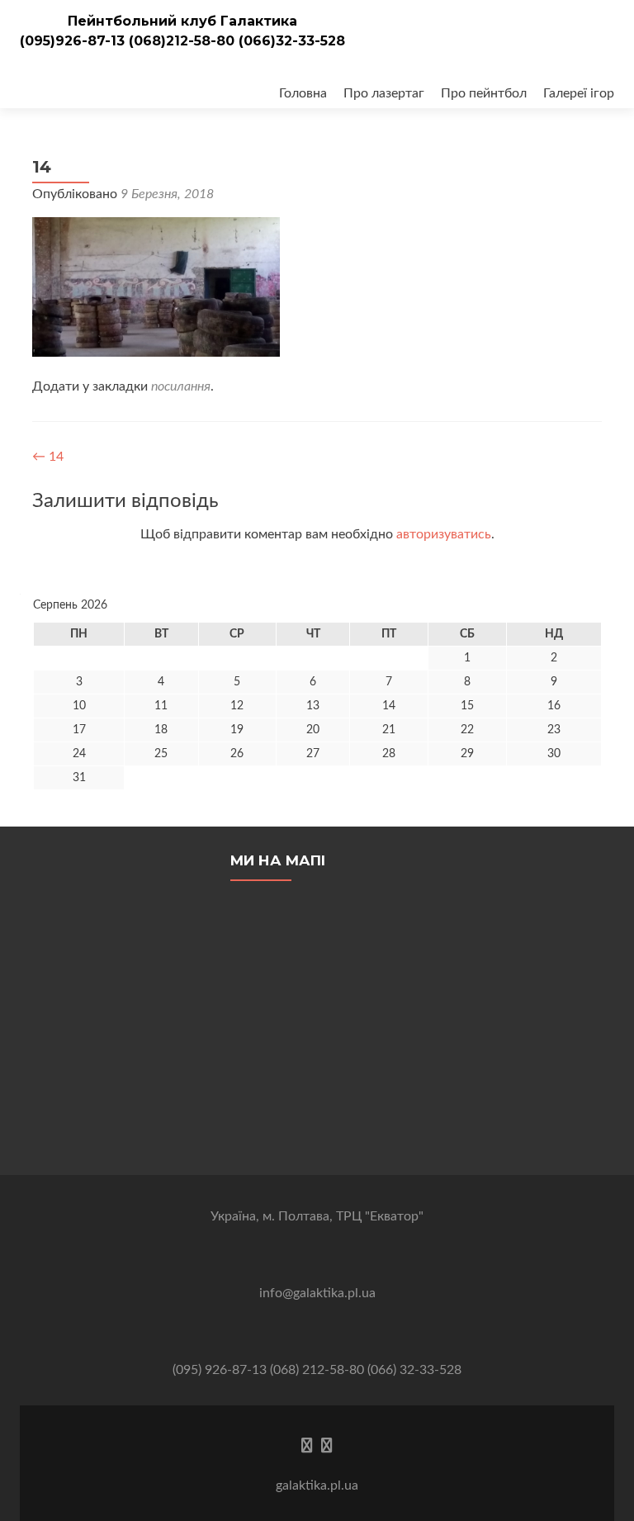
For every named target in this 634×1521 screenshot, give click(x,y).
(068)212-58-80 (184, 41)
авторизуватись (443, 534)
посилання (181, 386)
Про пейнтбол (484, 93)
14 (48, 456)
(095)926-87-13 (74, 41)
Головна (303, 93)
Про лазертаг (383, 93)
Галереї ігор (578, 93)
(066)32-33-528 (292, 41)
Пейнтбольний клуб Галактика (182, 21)
